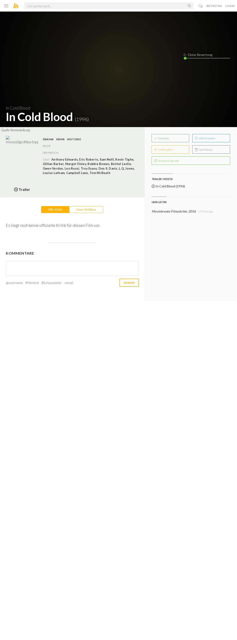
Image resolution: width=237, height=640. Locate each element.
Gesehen (163, 138)
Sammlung (205, 149)
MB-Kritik (55, 209)
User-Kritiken (86, 209)
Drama (48, 139)
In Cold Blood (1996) (170, 186)
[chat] (200, 5)
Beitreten (214, 5)
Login (230, 5)
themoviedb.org (20, 130)
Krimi (60, 139)
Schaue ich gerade (168, 160)
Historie (74, 139)
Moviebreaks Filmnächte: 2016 (174, 211)
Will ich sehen (206, 138)
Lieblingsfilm (165, 149)
